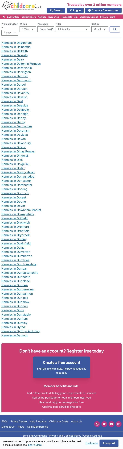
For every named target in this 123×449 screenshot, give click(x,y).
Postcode (42, 24)
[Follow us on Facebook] (97, 424)
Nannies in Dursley (14, 323)
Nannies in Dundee (14, 285)
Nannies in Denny (13, 118)
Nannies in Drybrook (15, 235)
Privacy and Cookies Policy (65, 435)
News (20, 426)
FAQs (4, 421)
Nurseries (53, 17)
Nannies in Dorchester (16, 185)
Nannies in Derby (13, 122)
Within (23, 24)
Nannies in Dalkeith (14, 51)
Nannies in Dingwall (14, 155)
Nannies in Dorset (13, 197)
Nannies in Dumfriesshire (18, 264)
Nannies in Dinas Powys (18, 151)
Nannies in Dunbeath (15, 277)
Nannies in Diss (12, 159)
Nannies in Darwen (14, 88)
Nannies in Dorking (14, 189)
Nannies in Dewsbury (16, 143)
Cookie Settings (92, 435)
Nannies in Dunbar (14, 268)
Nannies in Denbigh (14, 113)
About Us (76, 421)
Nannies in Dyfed (13, 327)
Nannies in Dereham (15, 130)
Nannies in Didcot (13, 147)
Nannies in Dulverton (15, 251)
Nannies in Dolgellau (15, 164)
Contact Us (8, 426)
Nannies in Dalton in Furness (21, 63)
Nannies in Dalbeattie (16, 47)
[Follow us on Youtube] (111, 424)
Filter (58, 24)
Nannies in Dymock (14, 335)
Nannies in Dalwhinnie (16, 67)
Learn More (35, 444)
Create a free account (61, 362)
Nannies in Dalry (12, 59)
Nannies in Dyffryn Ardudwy (20, 331)
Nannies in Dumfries (15, 260)
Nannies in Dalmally (14, 55)
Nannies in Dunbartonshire (19, 272)
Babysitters (13, 17)
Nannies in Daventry (15, 93)
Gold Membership (37, 426)
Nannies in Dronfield (15, 231)
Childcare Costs (58, 421)
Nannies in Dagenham (16, 42)
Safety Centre (18, 421)
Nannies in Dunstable (16, 314)
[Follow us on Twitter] (104, 424)
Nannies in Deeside (14, 105)
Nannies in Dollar (13, 168)
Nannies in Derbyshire (16, 126)
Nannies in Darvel (13, 84)
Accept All (109, 443)
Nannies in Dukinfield (16, 243)
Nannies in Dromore (15, 226)
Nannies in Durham (14, 318)
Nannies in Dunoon (14, 306)
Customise (92, 443)
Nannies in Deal (12, 101)
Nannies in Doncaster (16, 180)
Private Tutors (107, 17)
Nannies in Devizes (14, 134)
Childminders (28, 17)
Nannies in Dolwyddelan (18, 172)
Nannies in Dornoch (15, 193)
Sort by (95, 24)
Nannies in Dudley (13, 239)
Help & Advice (38, 421)
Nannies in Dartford (14, 76)
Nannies (42, 17)
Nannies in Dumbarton (16, 256)
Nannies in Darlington (16, 72)
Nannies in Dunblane (15, 281)
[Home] (3, 17)
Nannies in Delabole (15, 109)
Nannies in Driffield (14, 218)
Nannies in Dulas (13, 247)
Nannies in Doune (13, 201)
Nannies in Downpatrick (17, 214)
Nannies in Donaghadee (17, 176)
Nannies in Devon (13, 139)
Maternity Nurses (89, 17)
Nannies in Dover (13, 205)
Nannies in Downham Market (21, 210)
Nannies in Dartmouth (16, 80)
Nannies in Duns (12, 310)
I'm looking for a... (9, 26)
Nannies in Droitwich (15, 222)
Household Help (69, 17)
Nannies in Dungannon (17, 293)
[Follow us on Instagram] (119, 424)
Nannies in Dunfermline (17, 289)
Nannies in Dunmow (15, 302)
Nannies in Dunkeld (14, 297)
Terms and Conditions (34, 435)
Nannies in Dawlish (14, 97)
